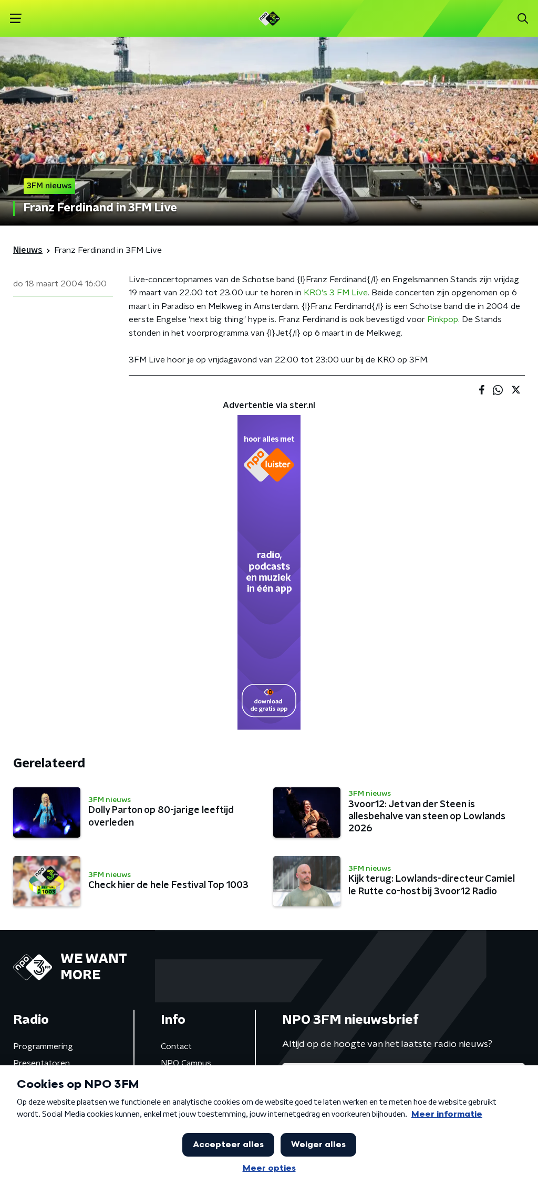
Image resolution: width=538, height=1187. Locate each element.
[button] (15, 18)
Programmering (43, 1046)
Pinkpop (442, 319)
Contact (176, 1046)
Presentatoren (41, 1063)
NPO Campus (186, 1063)
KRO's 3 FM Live (336, 292)
